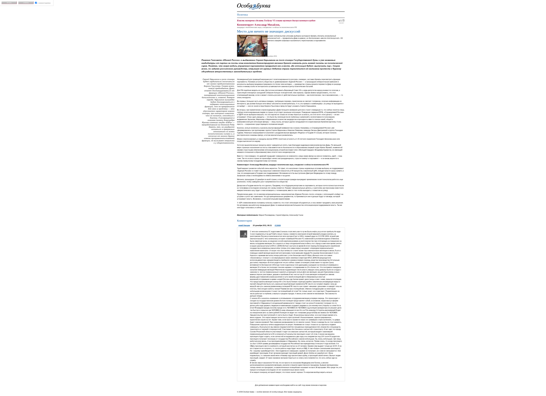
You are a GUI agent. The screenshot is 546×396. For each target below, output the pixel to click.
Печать (9, 3)
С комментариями (44, 3)
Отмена (26, 3)
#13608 (278, 225)
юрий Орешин (244, 225)
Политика (242, 14)
